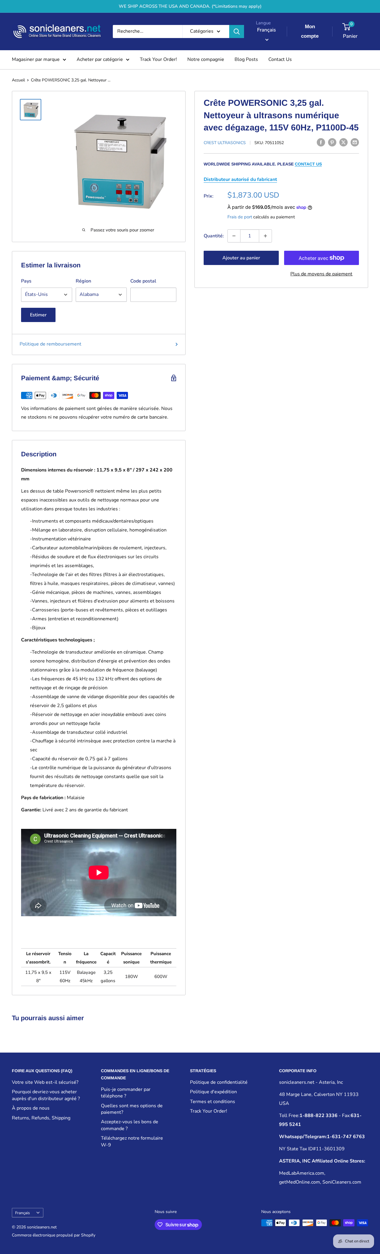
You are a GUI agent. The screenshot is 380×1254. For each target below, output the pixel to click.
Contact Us (280, 59)
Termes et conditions (212, 1101)
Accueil (18, 80)
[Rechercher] (236, 31)
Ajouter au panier (241, 258)
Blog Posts (246, 59)
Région (83, 281)
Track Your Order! (158, 59)
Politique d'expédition (213, 1092)
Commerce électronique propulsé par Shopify (53, 1235)
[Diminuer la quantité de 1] (234, 236)
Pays (26, 281)
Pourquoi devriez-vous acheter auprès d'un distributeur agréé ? (46, 1095)
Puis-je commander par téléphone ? (126, 1092)
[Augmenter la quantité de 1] (265, 236)
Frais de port (239, 217)
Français (22, 1213)
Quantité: (214, 235)
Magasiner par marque (36, 59)
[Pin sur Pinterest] (332, 142)
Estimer (38, 315)
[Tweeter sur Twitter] (343, 142)
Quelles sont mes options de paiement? (132, 1109)
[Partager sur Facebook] (321, 142)
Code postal (143, 281)
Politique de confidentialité (219, 1082)
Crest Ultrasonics (225, 142)
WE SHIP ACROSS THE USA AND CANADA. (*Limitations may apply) (190, 6)
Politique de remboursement (50, 344)
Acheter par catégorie (100, 59)
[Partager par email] (355, 142)
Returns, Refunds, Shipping (41, 1118)
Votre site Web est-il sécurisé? (45, 1082)
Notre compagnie (205, 59)
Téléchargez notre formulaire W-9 (132, 1141)
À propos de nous (31, 1108)
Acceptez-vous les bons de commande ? (129, 1125)
